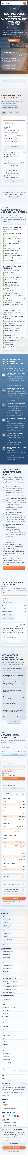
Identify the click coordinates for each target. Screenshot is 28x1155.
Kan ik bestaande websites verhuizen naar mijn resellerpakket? (11, 683)
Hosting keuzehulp (14, 44)
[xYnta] (6, 1083)
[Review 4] (15, 642)
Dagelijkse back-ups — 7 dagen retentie (14, 317)
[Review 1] (7, 642)
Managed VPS (6, 975)
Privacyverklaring (16, 1140)
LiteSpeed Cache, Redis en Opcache (12, 285)
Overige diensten (7, 996)
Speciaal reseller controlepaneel (14, 275)
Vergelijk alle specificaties (9, 107)
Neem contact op (14, 568)
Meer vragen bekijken (14, 721)
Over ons (4, 1026)
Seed (3, 112)
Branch (10, 112)
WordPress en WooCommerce (13, 255)
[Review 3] (13, 642)
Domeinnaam (6, 948)
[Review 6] (21, 642)
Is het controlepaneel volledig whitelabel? (12, 690)
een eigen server (17, 560)
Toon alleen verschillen (20, 751)
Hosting (9, 11)
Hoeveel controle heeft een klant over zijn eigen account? (13, 711)
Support (4, 1044)
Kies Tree (14, 788)
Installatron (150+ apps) (12, 258)
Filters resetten (14, 754)
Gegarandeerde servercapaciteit (10, 343)
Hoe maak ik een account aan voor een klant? (13, 676)
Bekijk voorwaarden (14, 197)
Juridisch (5, 1119)
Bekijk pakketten (14, 40)
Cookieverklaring (6, 1140)
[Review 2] (10, 642)
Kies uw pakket (14, 898)
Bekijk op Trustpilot (8, 618)
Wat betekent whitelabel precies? (13, 717)
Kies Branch (13, 778)
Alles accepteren (14, 1147)
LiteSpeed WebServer (11, 282)
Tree (16, 112)
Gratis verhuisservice (12, 173)
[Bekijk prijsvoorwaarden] (18, 141)
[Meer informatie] (10, 823)
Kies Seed (13, 146)
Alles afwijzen (14, 1143)
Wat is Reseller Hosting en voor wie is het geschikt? (12, 669)
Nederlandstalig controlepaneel (14, 304)
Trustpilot (8, 637)
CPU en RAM (19, 452)
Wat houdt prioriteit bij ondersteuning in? (9, 704)
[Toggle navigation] (24, 3)
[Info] (18, 152)
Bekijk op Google (7, 614)
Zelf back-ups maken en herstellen (15, 321)
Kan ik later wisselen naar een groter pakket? (12, 697)
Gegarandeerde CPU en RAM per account (13, 299)
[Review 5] (18, 642)
